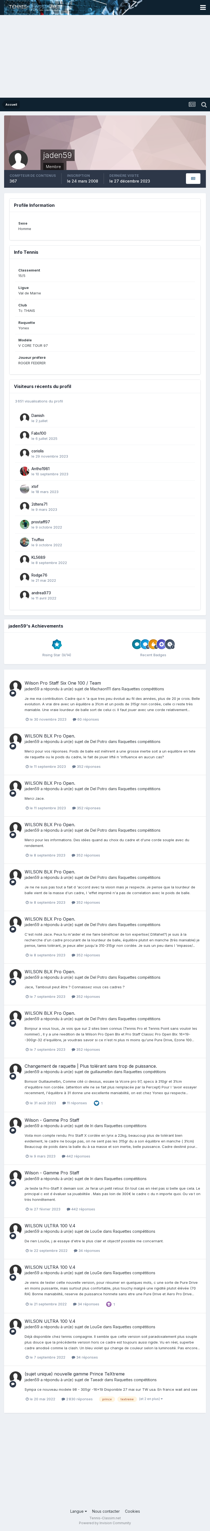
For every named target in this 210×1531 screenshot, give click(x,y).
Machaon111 (100, 689)
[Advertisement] (105, 57)
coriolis (37, 451)
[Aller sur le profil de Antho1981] (24, 471)
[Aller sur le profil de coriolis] (24, 453)
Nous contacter (106, 1511)
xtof (34, 486)
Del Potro (98, 741)
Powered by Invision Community (105, 1523)
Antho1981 (40, 469)
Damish (37, 415)
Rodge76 (39, 575)
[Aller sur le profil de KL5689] (24, 560)
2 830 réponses (79, 1399)
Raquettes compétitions (143, 689)
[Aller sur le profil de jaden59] (16, 687)
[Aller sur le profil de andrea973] (24, 595)
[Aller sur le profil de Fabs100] (24, 435)
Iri (91, 1125)
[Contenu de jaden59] (193, 178)
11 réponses (76, 1103)
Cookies (132, 1511)
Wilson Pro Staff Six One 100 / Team (63, 683)
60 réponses (87, 719)
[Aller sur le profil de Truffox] (24, 542)
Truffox (37, 540)
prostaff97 (40, 522)
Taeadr (96, 1379)
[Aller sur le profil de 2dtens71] (24, 506)
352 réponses (88, 766)
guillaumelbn (101, 1071)
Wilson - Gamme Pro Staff (52, 1120)
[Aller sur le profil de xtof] (24, 489)
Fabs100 (38, 433)
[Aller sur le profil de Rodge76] (24, 577)
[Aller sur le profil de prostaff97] (24, 524)
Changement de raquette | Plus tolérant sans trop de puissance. (91, 1066)
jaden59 (32, 689)
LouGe (96, 1231)
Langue (77, 1511)
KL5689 (38, 557)
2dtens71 (39, 504)
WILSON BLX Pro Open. (50, 736)
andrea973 (41, 593)
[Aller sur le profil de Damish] (24, 418)
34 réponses (88, 1250)
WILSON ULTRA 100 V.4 (50, 1225)
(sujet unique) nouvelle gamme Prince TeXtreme (75, 1374)
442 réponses (77, 1156)
